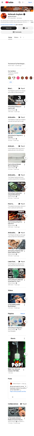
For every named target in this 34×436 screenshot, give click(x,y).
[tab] (10, 37)
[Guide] (2, 2)
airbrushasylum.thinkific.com (8, 24)
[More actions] (24, 107)
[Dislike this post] (15, 397)
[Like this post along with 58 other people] (10, 397)
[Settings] (23, 2)
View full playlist (12, 331)
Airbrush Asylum (12, 110)
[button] (24, 37)
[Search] (20, 2)
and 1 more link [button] (19, 24)
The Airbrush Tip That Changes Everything (17, 63)
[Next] (25, 100)
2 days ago (24, 383)
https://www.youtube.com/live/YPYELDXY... (21, 391)
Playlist (19, 329)
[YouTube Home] (9, 2)
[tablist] (17, 37)
